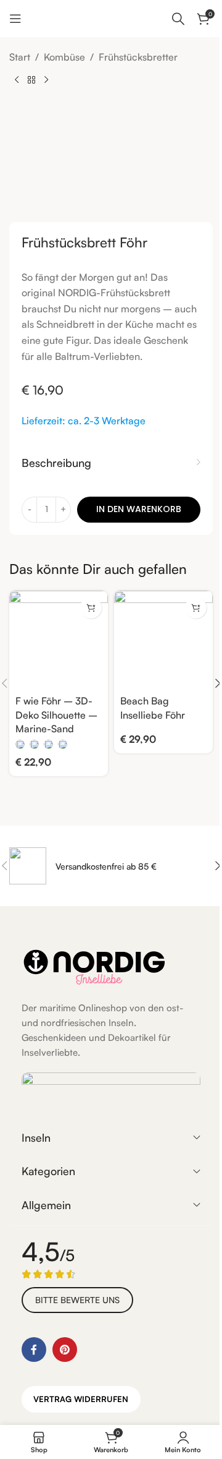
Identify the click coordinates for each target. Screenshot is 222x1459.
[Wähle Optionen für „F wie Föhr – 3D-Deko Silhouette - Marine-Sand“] (91, 607)
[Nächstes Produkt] (46, 79)
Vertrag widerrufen (80, 1399)
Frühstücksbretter (138, 57)
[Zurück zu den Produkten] (31, 79)
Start (19, 57)
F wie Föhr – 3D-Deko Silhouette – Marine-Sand (56, 715)
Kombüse (64, 57)
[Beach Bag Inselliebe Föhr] (163, 640)
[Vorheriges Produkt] (16, 79)
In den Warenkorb (138, 509)
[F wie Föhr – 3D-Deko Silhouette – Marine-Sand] (58, 640)
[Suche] (178, 18)
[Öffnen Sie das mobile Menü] (15, 18)
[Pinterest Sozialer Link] (64, 1349)
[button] (196, 607)
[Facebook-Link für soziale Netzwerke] (34, 1349)
